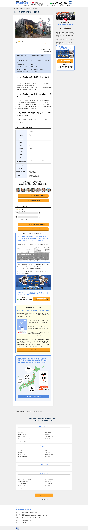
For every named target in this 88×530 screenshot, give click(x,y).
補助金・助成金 (20, 432)
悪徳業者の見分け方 (48, 432)
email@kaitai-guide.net (26, 520)
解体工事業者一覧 (33, 5)
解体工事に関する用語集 (22, 441)
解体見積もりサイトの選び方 (23, 434)
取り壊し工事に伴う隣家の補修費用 (24, 438)
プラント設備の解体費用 (22, 483)
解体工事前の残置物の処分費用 (50, 436)
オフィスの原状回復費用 (49, 479)
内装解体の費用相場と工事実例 (23, 481)
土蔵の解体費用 (20, 488)
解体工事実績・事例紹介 (49, 468)
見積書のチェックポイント (22, 436)
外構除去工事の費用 (48, 481)
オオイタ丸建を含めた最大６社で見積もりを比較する (33, 195)
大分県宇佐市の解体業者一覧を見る (33, 200)
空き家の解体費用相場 (21, 485)
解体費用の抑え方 (47, 434)
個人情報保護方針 (47, 452)
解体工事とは (47, 430)
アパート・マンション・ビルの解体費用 (24, 479)
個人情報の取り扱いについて (23, 454)
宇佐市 (29, 168)
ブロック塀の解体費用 (48, 483)
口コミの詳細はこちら (46, 44)
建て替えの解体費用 (21, 477)
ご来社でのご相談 (47, 456)
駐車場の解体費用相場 (48, 477)
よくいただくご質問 (44, 499)
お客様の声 (47, 5)
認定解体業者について (40, 5)
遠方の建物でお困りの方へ (49, 438)
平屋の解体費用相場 (48, 485)
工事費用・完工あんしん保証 (23, 456)
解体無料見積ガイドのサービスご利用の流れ (25, 459)
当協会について (54, 5)
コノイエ (24, 522)
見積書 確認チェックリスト (49, 454)
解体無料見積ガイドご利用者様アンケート (25, 468)
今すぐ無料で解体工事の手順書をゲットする (33, 349)
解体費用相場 (26, 5)
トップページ (19, 5)
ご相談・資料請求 (68, 5)
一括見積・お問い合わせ (61, 5)
